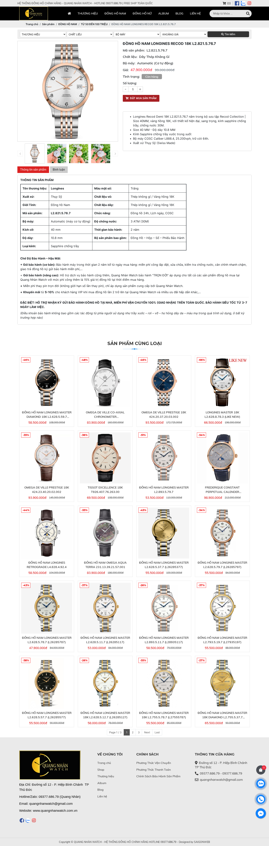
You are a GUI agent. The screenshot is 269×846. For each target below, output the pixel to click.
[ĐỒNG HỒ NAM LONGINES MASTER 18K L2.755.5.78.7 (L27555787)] (163, 683)
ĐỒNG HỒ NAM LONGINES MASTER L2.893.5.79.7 (164, 490)
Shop (100, 769)
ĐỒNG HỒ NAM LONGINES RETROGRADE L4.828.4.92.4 (47, 565)
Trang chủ (104, 763)
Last (157, 732)
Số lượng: (130, 83)
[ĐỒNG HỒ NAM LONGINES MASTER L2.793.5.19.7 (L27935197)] (222, 608)
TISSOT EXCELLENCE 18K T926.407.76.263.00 (105, 490)
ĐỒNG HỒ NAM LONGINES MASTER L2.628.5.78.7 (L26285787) (47, 640)
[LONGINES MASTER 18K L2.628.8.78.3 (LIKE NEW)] (222, 382)
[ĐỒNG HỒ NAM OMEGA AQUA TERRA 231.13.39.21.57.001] (105, 533)
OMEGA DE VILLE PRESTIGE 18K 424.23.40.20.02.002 (46, 490)
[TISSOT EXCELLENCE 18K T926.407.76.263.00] (105, 457)
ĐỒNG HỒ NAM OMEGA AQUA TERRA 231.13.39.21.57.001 (105, 565)
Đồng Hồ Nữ (142, 13)
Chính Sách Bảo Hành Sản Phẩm (158, 776)
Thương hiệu (88, 13)
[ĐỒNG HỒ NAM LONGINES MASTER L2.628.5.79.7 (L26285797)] (222, 533)
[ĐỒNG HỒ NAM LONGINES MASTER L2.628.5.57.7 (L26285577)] (46, 683)
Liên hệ (195, 13)
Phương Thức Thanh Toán (153, 769)
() (228, 3)
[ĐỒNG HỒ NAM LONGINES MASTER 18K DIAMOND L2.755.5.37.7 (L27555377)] (222, 683)
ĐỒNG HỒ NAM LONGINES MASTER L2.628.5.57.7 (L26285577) (47, 715)
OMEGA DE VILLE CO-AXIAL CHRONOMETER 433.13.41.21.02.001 (105, 414)
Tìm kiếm (229, 34)
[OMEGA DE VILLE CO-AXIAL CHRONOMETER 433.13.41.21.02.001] (105, 382)
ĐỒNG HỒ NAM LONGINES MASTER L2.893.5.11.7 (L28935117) (164, 640)
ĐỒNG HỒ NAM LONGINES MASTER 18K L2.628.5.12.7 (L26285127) (105, 715)
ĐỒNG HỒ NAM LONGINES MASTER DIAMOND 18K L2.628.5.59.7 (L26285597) (47, 414)
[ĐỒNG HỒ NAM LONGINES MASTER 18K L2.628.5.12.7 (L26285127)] (105, 683)
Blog (179, 13)
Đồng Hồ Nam (115, 13)
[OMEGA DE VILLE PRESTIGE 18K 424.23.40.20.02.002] (46, 457)
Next (147, 732)
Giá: (126, 70)
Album (163, 13)
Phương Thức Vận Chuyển (153, 763)
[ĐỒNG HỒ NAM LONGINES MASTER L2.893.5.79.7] (163, 457)
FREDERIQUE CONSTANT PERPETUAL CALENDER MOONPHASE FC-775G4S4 (222, 490)
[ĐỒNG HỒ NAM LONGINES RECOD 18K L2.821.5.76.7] (35, 153)
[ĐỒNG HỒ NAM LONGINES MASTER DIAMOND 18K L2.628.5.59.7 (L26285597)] (46, 382)
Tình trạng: (131, 76)
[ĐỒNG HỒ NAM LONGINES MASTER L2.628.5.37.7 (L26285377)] (163, 533)
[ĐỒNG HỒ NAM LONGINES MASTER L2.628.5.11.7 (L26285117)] (105, 608)
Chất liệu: (130, 57)
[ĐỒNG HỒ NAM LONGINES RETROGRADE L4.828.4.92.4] (46, 533)
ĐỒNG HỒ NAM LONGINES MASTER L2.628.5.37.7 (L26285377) (164, 565)
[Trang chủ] (69, 13)
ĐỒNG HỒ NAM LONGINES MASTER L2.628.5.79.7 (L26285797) (222, 565)
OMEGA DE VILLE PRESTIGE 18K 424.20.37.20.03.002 (163, 414)
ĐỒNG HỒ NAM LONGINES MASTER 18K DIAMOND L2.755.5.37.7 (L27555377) (222, 715)
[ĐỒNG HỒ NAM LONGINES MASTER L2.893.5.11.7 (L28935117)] (163, 608)
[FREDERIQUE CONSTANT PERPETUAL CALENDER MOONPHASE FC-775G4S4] (222, 457)
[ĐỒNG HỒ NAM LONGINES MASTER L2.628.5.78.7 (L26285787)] (46, 608)
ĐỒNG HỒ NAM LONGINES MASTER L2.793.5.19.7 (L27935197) (222, 640)
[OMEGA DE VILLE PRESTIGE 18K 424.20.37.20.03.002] (163, 382)
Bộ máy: (129, 63)
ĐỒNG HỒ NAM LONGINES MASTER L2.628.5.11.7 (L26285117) (105, 640)
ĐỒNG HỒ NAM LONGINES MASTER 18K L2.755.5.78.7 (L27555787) (164, 715)
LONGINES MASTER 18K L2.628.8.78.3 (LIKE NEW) (222, 414)
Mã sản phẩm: (134, 50)
